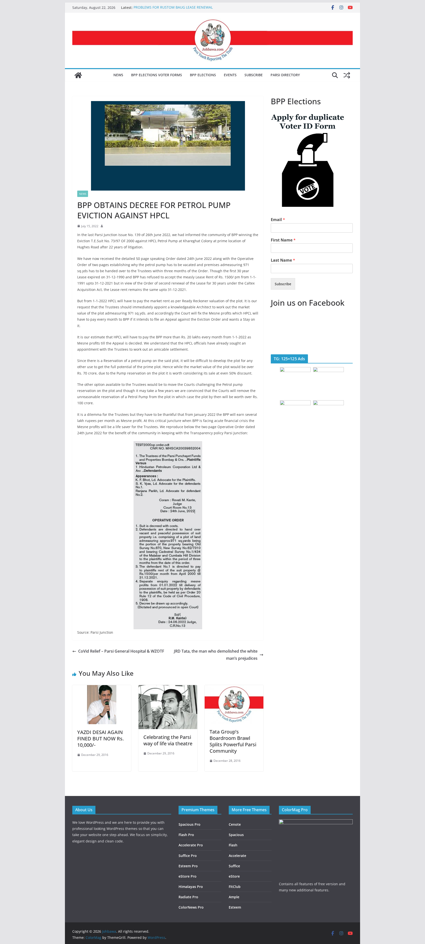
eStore (234, 876)
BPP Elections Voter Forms (156, 75)
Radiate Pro (188, 897)
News (118, 75)
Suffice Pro (188, 855)
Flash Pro (186, 834)
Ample (234, 897)
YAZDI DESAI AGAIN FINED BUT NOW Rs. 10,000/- (100, 738)
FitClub (235, 886)
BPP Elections (203, 75)
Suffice (234, 866)
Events (230, 75)
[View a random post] (347, 75)
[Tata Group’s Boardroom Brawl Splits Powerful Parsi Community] (234, 688)
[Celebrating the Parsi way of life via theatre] (167, 688)
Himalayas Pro (191, 886)
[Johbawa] (78, 75)
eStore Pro (188, 876)
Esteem (235, 907)
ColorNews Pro (191, 907)
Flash (233, 845)
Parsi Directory (285, 75)
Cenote (235, 824)
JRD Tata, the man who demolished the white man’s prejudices (216, 654)
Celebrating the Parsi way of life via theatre (167, 740)
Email (278, 219)
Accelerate (237, 855)
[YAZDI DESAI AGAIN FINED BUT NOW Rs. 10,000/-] (101, 688)
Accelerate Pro (191, 845)
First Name (283, 240)
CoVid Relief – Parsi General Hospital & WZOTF (121, 651)
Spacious (236, 834)
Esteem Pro (188, 866)
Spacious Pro (189, 824)
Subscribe (253, 75)
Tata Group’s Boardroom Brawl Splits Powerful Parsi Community (233, 741)
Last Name (283, 260)
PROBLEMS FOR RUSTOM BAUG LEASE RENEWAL (173, 7)
